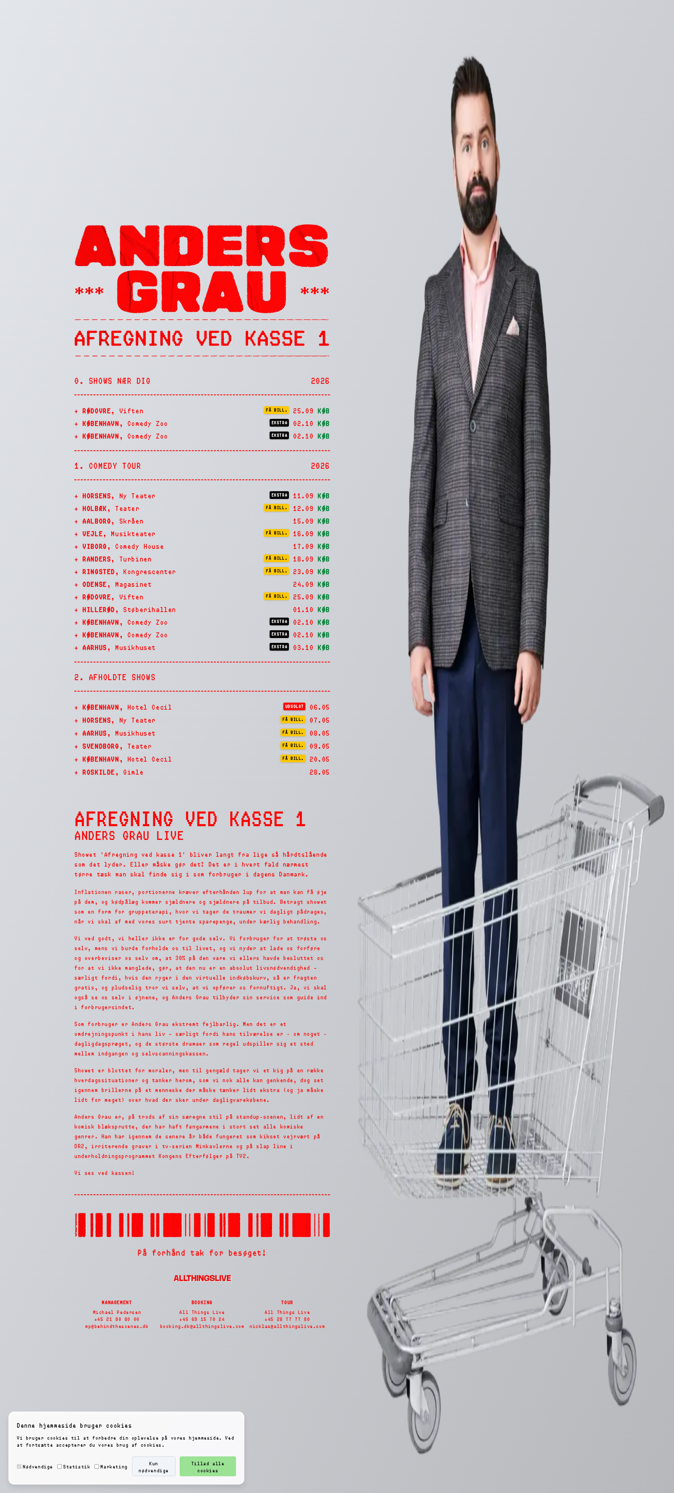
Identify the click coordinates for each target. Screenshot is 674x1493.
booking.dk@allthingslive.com (202, 1326)
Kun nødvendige (154, 1466)
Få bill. (277, 409)
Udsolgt (294, 706)
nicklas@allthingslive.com (287, 1326)
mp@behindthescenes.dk (117, 1326)
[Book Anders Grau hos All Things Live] (202, 1278)
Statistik (76, 1466)
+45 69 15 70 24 (202, 1319)
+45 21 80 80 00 (117, 1319)
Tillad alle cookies (208, 1466)
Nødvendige (38, 1466)
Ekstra (280, 422)
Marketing (113, 1466)
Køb (324, 410)
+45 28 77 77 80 (287, 1319)
